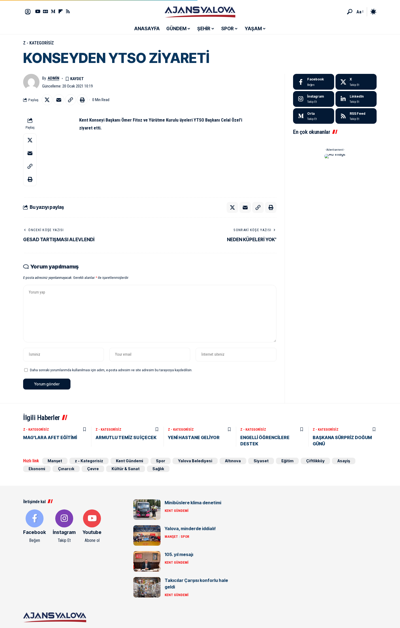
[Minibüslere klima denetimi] (147, 509)
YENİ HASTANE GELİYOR (194, 437)
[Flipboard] (60, 11)
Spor (160, 460)
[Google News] (46, 11)
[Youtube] (91, 526)
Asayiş (343, 460)
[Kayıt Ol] (27, 11)
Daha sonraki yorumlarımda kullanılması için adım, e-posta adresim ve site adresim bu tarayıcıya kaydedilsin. (111, 370)
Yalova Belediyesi (195, 460)
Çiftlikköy (315, 460)
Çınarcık (66, 468)
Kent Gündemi (129, 460)
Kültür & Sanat (126, 468)
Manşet (55, 460)
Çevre (93, 468)
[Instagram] (313, 99)
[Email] (58, 99)
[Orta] (53, 11)
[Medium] (313, 116)
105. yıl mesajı (179, 554)
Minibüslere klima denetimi (193, 502)
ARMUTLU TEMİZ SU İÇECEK (126, 437)
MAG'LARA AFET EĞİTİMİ (50, 437)
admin (53, 78)
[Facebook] (313, 82)
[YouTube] (38, 11)
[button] (349, 11)
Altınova (233, 460)
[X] (356, 82)
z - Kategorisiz (38, 43)
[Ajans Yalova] (200, 11)
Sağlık (158, 468)
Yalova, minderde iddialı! (190, 528)
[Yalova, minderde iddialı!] (147, 535)
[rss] (356, 116)
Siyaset (261, 460)
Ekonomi (37, 468)
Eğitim (287, 460)
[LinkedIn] (356, 99)
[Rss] (68, 11)
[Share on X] (47, 99)
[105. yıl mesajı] (147, 561)
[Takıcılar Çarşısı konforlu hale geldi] (147, 587)
